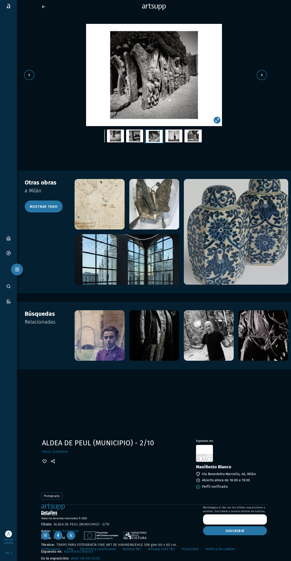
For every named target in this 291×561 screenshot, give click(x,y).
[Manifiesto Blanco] (231, 453)
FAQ (70, 549)
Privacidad (190, 549)
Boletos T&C (132, 549)
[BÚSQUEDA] (8, 286)
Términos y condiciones (98, 549)
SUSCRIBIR (235, 531)
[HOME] (8, 238)
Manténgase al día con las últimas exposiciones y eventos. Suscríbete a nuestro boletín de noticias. (234, 509)
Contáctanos (50, 549)
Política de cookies (220, 549)
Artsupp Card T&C (161, 549)
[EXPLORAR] (8, 253)
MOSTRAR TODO (44, 207)
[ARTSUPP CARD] (8, 301)
